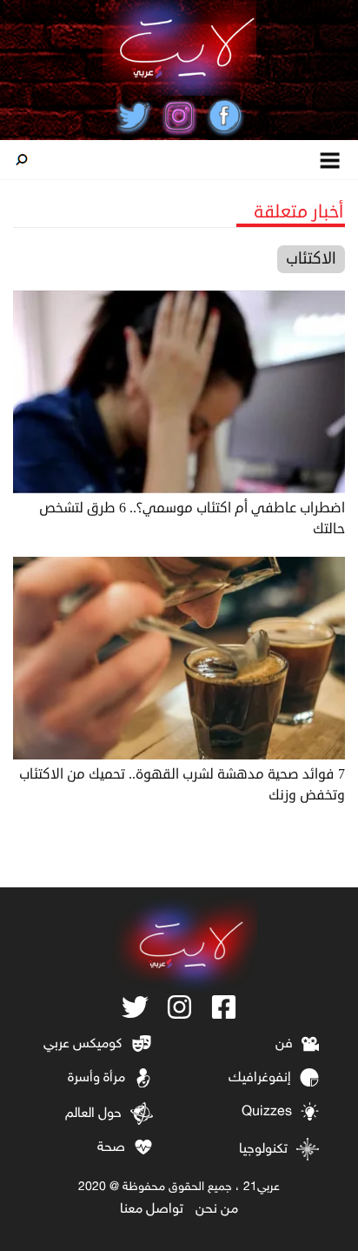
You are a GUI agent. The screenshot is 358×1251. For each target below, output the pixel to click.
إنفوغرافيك (260, 1078)
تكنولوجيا (263, 1149)
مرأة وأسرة (96, 1078)
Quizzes (267, 1112)
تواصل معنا (151, 1209)
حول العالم (93, 1114)
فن (284, 1044)
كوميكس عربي (82, 1044)
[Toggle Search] (21, 160)
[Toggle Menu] (330, 159)
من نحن (217, 1209)
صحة (111, 1148)
